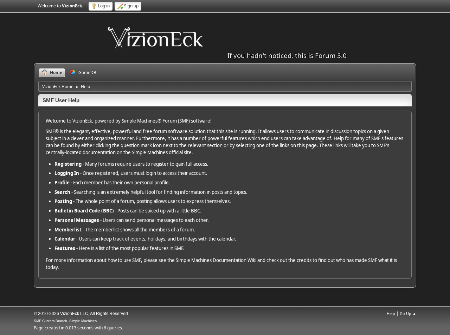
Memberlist (68, 229)
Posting (63, 201)
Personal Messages (76, 220)
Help (391, 313)
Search (62, 192)
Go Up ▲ (408, 313)
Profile (62, 182)
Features (64, 248)
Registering (68, 164)
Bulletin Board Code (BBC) (84, 211)
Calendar (64, 239)
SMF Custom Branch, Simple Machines (65, 321)
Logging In (66, 173)
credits (304, 260)
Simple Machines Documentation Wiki (216, 260)
